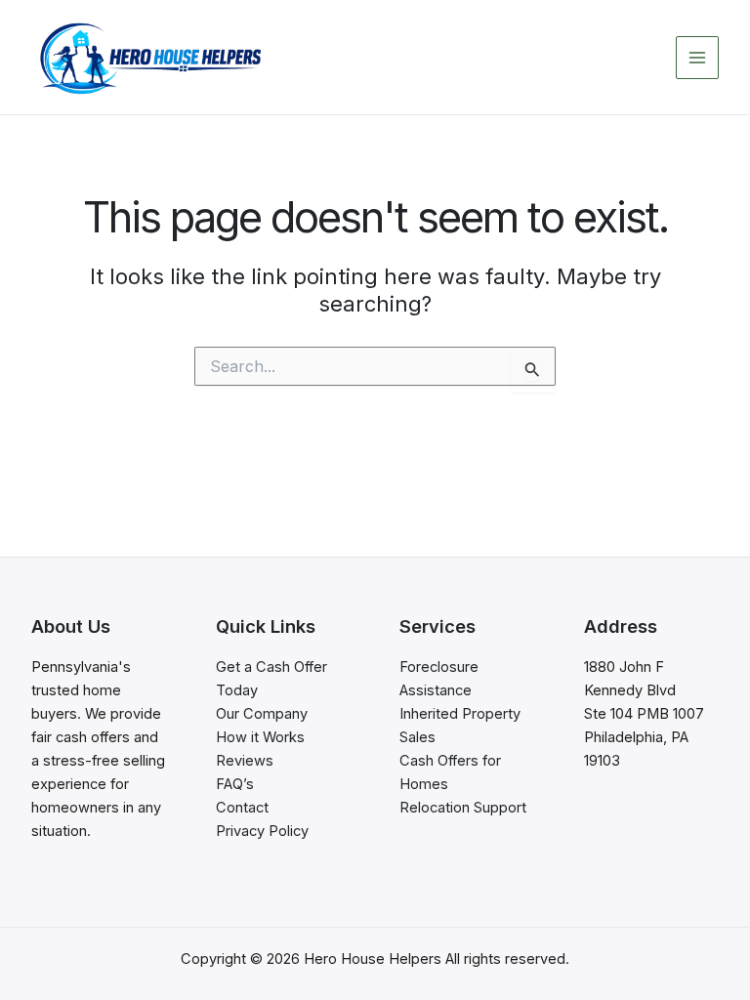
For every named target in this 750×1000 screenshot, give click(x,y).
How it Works (260, 737)
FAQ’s (235, 784)
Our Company (262, 714)
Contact (242, 807)
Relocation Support (462, 807)
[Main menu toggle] (697, 57)
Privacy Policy (262, 831)
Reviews (244, 761)
